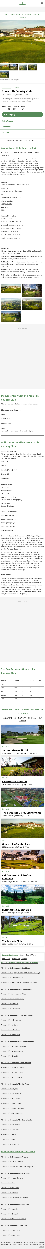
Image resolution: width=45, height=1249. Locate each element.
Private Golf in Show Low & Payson (13, 1219)
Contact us (27, 1242)
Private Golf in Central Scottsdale (12, 1178)
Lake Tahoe (6, 959)
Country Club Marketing (30, 1245)
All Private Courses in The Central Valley (17, 1120)
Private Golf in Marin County (11, 1103)
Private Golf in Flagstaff (9, 1214)
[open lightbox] (22, 41)
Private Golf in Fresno (8, 1134)
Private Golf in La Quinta (9, 1025)
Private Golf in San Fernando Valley (13, 994)
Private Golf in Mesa (8, 1183)
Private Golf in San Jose (9, 1089)
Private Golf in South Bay (10, 1004)
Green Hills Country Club (13, 79)
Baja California (31, 955)
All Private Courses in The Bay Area (15, 1084)
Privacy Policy (17, 1245)
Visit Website (7, 121)
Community (36, 14)
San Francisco (6, 88)
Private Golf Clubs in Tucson (11, 1235)
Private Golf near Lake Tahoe (11, 1144)
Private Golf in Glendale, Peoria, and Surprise (17, 1166)
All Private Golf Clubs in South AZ (14, 1225)
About (7, 14)
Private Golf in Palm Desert (10, 1030)
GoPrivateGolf (7, 1242)
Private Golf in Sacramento (10, 1125)
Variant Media (17, 1242)
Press (41, 1245)
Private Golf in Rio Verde (9, 1193)
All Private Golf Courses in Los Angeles (16, 989)
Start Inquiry (9, 114)
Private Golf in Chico (8, 1139)
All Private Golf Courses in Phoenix (14, 1157)
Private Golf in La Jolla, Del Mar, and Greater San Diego (20, 973)
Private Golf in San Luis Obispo (12, 1072)
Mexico (22, 955)
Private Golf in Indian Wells (10, 1035)
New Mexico (16, 959)
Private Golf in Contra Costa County (13, 1108)
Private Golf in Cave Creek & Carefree (14, 1198)
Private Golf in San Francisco (11, 1094)
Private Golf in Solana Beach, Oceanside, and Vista (19, 982)
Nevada (24, 959)
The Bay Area (30, 153)
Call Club (5, 132)
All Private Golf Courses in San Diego (15, 968)
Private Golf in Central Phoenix (12, 1162)
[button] (41, 3)
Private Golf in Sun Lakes (10, 1188)
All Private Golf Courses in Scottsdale (15, 1173)
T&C (10, 1245)
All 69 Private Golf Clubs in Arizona (18, 1151)
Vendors (41, 1247)
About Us (5, 1245)
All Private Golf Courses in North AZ (15, 1204)
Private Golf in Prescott (9, 1209)
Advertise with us (37, 1242)
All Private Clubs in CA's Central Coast (16, 1063)
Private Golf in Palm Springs (11, 1020)
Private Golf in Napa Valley (10, 1098)
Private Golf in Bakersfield (10, 1129)
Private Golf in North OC (9, 1056)
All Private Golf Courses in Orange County (17, 1041)
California (19, 153)
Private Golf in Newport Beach (12, 1051)
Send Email (6, 126)
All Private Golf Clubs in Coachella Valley (17, 1015)
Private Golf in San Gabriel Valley (12, 999)
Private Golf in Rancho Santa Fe (12, 978)
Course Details (15, 14)
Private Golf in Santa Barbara (11, 1077)
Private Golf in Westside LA (10, 1009)
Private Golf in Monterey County (12, 1067)
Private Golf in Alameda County (12, 1113)
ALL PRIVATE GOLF (7, 153)
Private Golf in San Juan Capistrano (13, 1046)
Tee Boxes (22, 18)
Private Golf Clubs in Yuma (10, 1230)
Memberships (26, 14)
